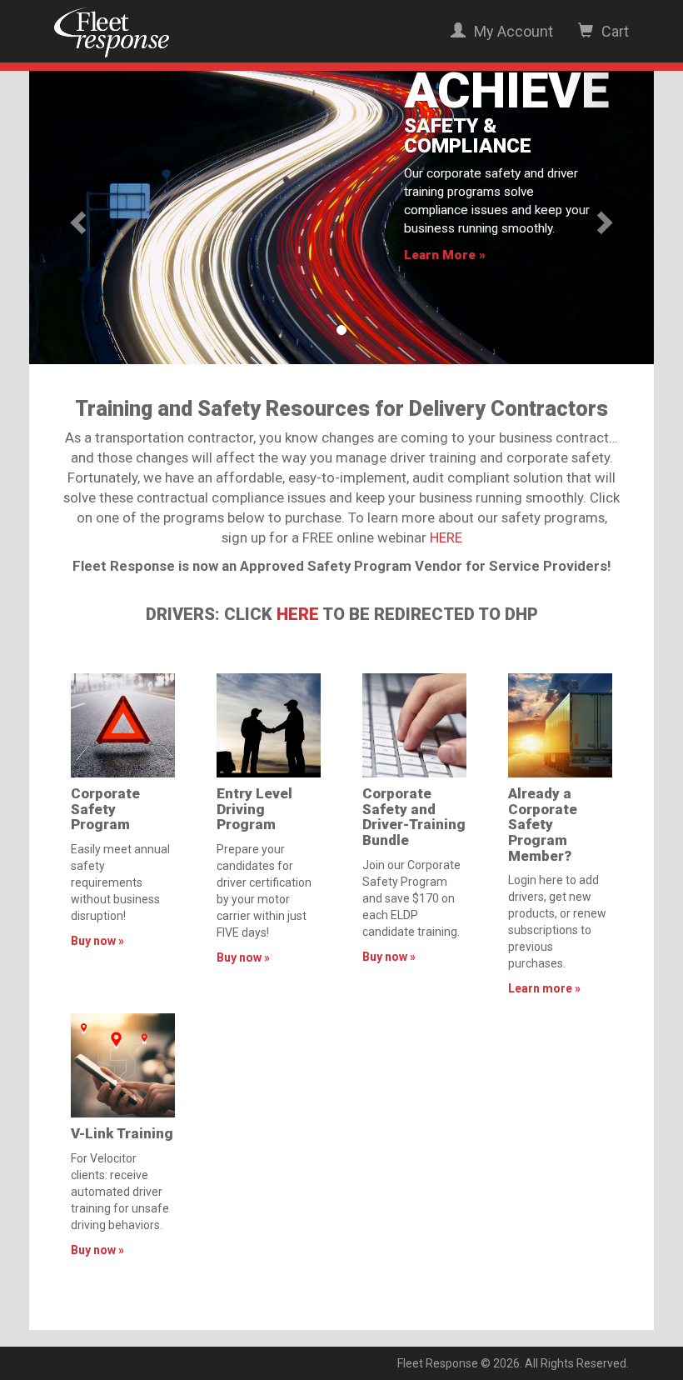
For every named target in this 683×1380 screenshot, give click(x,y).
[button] (76, 217)
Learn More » (445, 255)
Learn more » (544, 988)
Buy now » (97, 941)
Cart (613, 31)
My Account (512, 31)
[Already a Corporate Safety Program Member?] (560, 725)
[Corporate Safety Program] (123, 725)
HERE (446, 537)
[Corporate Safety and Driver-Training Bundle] (414, 725)
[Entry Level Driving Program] (269, 725)
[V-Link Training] (123, 1065)
